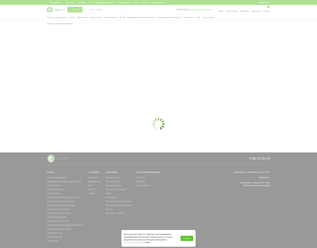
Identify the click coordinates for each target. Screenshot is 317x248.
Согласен (187, 238)
